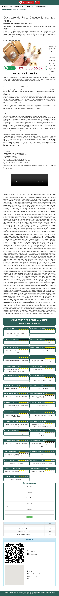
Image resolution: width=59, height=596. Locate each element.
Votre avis (29, 509)
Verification (29, 486)
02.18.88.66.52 (28, 2)
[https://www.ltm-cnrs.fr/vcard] (14, 553)
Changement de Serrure (10, 592)
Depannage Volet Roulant (38, 592)
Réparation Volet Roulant (29, 593)
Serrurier (31, 571)
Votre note (29, 503)
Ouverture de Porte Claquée (24, 592)
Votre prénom (29, 498)
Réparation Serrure (50, 592)
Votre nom (29, 492)
